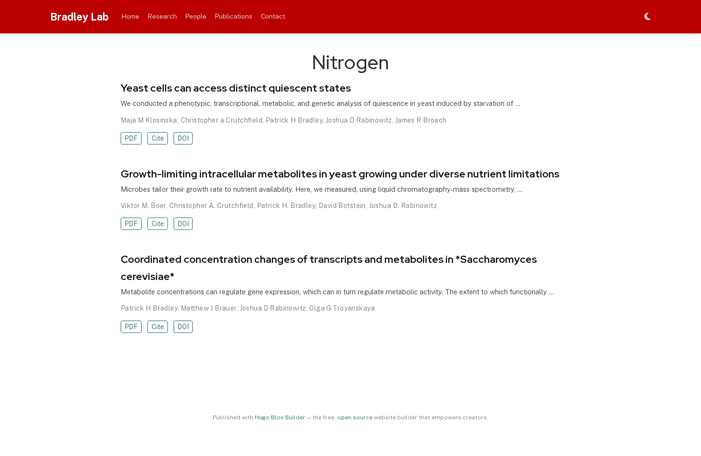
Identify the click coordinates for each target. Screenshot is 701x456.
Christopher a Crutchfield (222, 120)
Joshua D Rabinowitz (359, 120)
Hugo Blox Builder (280, 417)
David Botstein (342, 205)
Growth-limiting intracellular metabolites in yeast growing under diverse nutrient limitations (340, 174)
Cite (158, 138)
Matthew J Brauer (209, 308)
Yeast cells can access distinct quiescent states (236, 88)
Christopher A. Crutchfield (211, 205)
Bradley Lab (79, 16)
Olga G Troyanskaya (342, 308)
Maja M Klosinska (149, 120)
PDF (131, 138)
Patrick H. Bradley (286, 205)
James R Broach (421, 120)
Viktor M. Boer (143, 205)
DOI (183, 138)
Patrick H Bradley (294, 120)
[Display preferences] (647, 16)
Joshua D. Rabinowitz (403, 205)
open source (354, 417)
